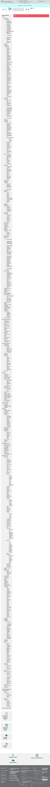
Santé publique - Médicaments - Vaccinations (9, 266)
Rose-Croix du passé (7, 323)
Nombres (6, 370)
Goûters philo (8, 202)
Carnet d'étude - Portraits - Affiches (9, 702)
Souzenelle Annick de (9, 87)
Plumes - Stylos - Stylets (8, 614)
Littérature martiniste (6, 355)
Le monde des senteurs (9, 527)
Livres (3, 17)
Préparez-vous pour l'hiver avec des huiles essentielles (7, 446)
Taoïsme (8, 112)
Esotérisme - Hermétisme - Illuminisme (9, 35)
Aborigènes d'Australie (9, 156)
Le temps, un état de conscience (9, 519)
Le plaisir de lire (8, 487)
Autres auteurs (8, 195)
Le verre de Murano (10, 543)
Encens (3, 372)
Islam (8, 174)
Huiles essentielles (6, 452)
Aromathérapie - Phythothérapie (9, 244)
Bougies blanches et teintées (9, 629)
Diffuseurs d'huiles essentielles (10, 534)
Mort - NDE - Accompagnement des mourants (7, 293)
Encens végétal (7, 393)
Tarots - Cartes (8, 679)
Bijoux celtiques (10, 549)
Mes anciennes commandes (4, 775)
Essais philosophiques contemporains (9, 198)
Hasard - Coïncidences (9, 284)
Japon (8, 418)
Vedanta (8, 113)
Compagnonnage (9, 31)
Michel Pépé (8, 437)
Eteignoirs (6, 407)
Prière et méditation (9, 209)
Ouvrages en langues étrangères (6, 309)
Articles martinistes (6, 699)
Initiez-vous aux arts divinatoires (9, 682)
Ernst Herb (9, 433)
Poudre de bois (7, 394)
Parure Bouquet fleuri (10, 546)
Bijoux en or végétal (9, 646)
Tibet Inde (9, 417)
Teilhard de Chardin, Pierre (9, 93)
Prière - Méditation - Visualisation (6, 204)
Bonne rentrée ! (7, 567)
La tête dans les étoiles (8, 510)
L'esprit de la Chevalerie (6, 576)
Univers (8, 219)
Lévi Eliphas (9, 64)
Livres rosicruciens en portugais (7, 337)
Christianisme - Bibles (9, 167)
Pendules (8, 677)
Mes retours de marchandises (4, 778)
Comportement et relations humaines (9, 274)
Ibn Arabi (8, 132)
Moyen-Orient (8, 420)
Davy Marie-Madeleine (9, 54)
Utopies (8, 200)
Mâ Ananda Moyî (10, 140)
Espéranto (9, 314)
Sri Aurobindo (9, 150)
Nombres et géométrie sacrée (9, 41)
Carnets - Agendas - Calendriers (9, 591)
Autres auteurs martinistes (9, 368)
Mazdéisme (9, 110)
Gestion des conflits (9, 282)
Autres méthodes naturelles (9, 247)
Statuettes (9, 669)
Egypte (8, 32)
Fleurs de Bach (8, 250)
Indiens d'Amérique (9, 163)
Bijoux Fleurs (8, 652)
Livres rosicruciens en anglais (7, 328)
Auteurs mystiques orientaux (6, 120)
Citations (8, 183)
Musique (6, 228)
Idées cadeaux (5, 455)
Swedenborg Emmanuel (9, 91)
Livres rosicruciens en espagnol (7, 331)
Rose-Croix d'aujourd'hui (6, 321)
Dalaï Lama (9, 127)
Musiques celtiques (8, 422)
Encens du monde (9, 524)
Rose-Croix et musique (7, 440)
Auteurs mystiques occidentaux (6, 45)
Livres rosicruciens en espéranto (7, 340)
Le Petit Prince (10, 516)
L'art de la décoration (6, 664)
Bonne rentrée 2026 (6, 708)
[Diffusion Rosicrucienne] (15, 9)
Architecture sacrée (9, 23)
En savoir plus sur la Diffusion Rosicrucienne (25, 771)
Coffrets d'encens (7, 395)
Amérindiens (9, 416)
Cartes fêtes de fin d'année (9, 609)
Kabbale (8, 38)
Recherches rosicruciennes (7, 325)
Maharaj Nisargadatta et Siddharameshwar (9, 136)
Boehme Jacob (8, 50)
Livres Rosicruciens (6, 319)
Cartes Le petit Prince (9, 607)
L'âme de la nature (6, 578)
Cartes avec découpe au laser (8, 599)
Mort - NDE (9, 301)
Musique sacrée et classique (7, 411)
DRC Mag (35, 773)
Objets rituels (5, 402)
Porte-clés (9, 616)
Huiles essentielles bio (10, 537)
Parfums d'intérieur (6, 640)
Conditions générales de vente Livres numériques (14, 772)
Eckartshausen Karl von (9, 63)
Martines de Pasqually (8, 362)
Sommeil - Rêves (9, 286)
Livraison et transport (15, 780)
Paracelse (8, 72)
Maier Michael (8, 66)
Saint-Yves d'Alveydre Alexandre (9, 77)
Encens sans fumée (6, 398)
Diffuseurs (6, 448)
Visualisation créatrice (9, 211)
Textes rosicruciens (9, 695)
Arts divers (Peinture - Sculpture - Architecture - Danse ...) (7, 225)
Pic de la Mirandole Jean (9, 74)
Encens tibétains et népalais (7, 386)
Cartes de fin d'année (9, 566)
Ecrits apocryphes (9, 169)
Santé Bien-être (5, 443)
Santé (5, 237)
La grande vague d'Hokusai (10, 504)
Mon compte (3, 768)
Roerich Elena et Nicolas (8, 144)
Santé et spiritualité (9, 263)
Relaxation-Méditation (6, 430)
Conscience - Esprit (9, 216)
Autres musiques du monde (9, 425)
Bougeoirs (6, 405)
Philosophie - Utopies (6, 191)
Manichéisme (9, 109)
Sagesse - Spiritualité (9, 185)
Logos (8, 434)
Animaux (8, 272)
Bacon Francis (8, 48)
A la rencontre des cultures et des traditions (27, 782)
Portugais (8, 316)
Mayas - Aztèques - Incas (9, 160)
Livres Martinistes (6, 343)
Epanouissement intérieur (7, 289)
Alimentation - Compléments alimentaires (9, 241)
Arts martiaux (8, 102)
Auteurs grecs (8, 193)
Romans (8, 234)
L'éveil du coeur (8, 463)
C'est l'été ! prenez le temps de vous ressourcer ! (7, 686)
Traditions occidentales (6, 19)
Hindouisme (9, 170)
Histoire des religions (8, 172)
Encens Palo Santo (6, 392)
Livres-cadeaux (7, 317)
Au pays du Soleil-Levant (9, 497)
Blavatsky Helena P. (8, 126)
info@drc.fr (42, 1)
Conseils (35, 770)
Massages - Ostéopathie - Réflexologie (9, 254)
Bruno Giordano (8, 52)
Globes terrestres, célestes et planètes (6, 582)
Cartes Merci (8, 605)
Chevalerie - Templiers (9, 27)
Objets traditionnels (6, 569)
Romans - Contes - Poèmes (7, 230)
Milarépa (8, 142)
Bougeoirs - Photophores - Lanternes (9, 623)
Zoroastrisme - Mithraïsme (9, 117)
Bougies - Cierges (7, 406)
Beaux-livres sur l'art (10, 480)
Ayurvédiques (9, 380)
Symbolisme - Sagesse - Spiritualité (7, 181)
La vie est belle (8, 467)
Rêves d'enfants (8, 554)
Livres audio (6, 236)
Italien (8, 315)
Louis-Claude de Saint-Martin (9, 358)
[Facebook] (44, 775)
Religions (6, 165)
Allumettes (6, 404)
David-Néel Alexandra (9, 129)
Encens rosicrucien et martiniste (7, 374)
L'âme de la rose (9, 465)
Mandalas (8, 207)
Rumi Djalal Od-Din (9, 147)
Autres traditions (7, 154)
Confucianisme (9, 108)
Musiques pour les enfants (7, 428)
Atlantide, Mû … (8, 158)
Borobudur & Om (9, 656)
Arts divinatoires (7, 307)
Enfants (5, 670)
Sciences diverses (8, 218)
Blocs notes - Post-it (8, 588)
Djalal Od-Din (9, 131)
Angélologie (9, 21)
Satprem (8, 148)
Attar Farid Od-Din (9, 104)
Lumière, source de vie (9, 469)
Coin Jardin (9, 665)
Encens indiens (7, 379)
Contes (8, 232)
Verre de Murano (8, 660)
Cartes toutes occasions (9, 595)
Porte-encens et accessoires (7, 401)
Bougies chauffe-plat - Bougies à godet (9, 633)
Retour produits (13, 775)
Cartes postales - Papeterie (7, 586)
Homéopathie (9, 251)
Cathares (8, 25)
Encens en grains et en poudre (7, 377)
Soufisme (8, 111)
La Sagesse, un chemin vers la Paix (9, 460)
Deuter (8, 432)
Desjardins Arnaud (9, 57)
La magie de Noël (8, 564)
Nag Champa (8, 382)
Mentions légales (13, 777)
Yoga (8, 115)
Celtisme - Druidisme (9, 30)
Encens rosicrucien (9, 522)
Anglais (8, 312)
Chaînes (8, 662)
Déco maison (8, 667)
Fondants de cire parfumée (10, 531)
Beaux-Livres (8, 489)
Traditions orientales (6, 98)
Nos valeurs (24, 774)
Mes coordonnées (4, 770)
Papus (8, 71)
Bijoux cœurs (8, 644)
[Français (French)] (33, 8)
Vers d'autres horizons (8, 494)
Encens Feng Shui (7, 396)
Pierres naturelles (8, 658)
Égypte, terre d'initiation (9, 507)
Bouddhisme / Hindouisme (9, 106)
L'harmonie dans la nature (9, 491)
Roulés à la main (9, 384)
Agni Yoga (9, 100)
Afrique (8, 415)
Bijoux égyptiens (8, 648)
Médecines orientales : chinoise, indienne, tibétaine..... (9, 259)
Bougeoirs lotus (9, 626)
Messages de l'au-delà (9, 300)
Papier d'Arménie (7, 454)
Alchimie (8, 20)
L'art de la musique (10, 476)
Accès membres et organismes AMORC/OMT (45, 769)
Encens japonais (7, 388)
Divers (8, 438)
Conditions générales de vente (14, 769)
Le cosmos (10, 514)
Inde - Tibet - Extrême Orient (9, 573)
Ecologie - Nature (7, 304)
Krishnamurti (9, 133)
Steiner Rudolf (8, 89)
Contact (23, 784)
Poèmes (8, 233)
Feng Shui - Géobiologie (6, 306)
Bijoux (8, 540)
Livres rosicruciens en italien (7, 334)
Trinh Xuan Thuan (9, 221)
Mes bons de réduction (3, 782)
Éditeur (23, 776)
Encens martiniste (9, 706)
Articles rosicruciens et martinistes (6, 690)
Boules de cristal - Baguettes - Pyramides (9, 674)
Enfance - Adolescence (9, 277)
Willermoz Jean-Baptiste (9, 365)
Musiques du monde (6, 414)
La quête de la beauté (8, 473)
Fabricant (23, 779)
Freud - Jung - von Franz (9, 279)
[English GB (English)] (31, 8)
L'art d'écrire (6, 584)
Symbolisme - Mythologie (9, 188)
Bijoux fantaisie (10, 552)
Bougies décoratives (9, 637)
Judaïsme (8, 176)
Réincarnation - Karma (7, 303)
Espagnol (8, 313)
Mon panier (3, 772)
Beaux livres (6, 222)
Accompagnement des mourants (9, 297)
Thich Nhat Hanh (9, 152)
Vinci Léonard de (9, 96)
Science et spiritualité (6, 213)
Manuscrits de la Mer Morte (9, 178)
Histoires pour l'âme (10, 561)
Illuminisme (6, 345)
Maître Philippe (8, 68)
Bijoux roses (8, 654)
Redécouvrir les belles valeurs (10, 557)
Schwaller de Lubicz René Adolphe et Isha (9, 82)
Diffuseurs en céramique (6, 450)
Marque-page (8, 612)
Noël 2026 (6, 457)
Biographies (6, 235)
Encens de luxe (9, 390)
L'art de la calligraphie (10, 483)
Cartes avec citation (8, 602)
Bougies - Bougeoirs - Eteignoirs (6, 619)
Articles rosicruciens (6, 692)
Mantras (6, 412)
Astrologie (9, 24)
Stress (8, 269)
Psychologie (6, 270)
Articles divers (8, 697)
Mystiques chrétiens (9, 70)
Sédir (8, 85)
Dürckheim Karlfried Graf (9, 60)
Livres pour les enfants (7, 291)
